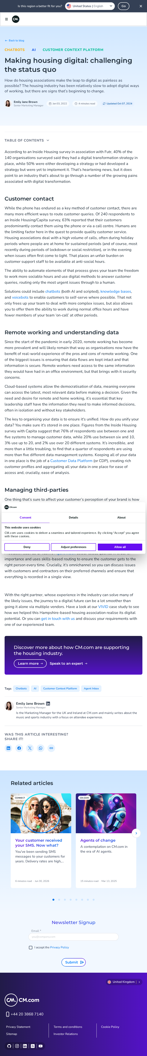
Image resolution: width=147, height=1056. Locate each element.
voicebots (20, 297)
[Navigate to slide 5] (76, 900)
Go (124, 6)
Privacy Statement (18, 1027)
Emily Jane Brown (26, 102)
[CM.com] (16, 19)
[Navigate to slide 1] (53, 900)
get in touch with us (58, 618)
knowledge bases (115, 291)
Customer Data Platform (71, 460)
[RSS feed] (33, 1046)
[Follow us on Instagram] (17, 1046)
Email (36, 931)
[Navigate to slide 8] (93, 900)
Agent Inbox (91, 688)
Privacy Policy (59, 947)
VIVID (103, 606)
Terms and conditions (68, 1027)
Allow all (120, 547)
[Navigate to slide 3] (65, 900)
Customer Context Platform (73, 50)
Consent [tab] (25, 517)
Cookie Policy (110, 1027)
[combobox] (90, 6)
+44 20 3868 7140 (27, 1014)
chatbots (52, 291)
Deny (27, 547)
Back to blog (16, 40)
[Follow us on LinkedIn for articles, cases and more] (25, 1046)
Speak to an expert (66, 663)
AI (34, 50)
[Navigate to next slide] (136, 833)
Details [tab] (73, 517)
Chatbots (15, 50)
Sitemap (11, 1034)
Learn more (28, 663)
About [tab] (121, 517)
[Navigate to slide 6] (82, 900)
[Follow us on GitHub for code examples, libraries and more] (9, 1046)
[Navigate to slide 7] (88, 900)
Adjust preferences (73, 547)
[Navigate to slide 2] (59, 900)
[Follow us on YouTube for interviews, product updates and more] (40, 1046)
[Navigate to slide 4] (71, 900)
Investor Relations (66, 1034)
